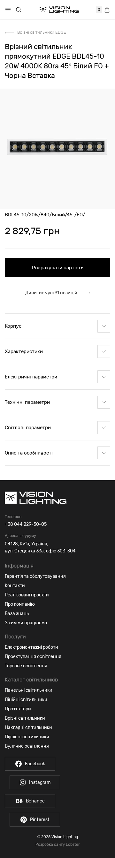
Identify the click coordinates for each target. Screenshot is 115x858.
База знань (17, 613)
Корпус (13, 326)
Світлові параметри (28, 427)
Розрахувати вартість (57, 268)
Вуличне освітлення (27, 746)
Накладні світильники (28, 727)
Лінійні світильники (26, 699)
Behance (35, 801)
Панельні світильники (28, 690)
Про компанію (20, 604)
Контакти (15, 585)
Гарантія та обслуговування (35, 576)
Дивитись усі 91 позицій (51, 293)
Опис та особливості (29, 453)
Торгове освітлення (26, 666)
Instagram (39, 782)
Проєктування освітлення (33, 656)
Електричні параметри (31, 377)
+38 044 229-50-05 (26, 524)
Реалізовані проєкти (27, 595)
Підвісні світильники (27, 737)
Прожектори (18, 709)
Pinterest (40, 819)
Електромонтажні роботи (31, 647)
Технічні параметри (27, 402)
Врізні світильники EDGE (41, 32)
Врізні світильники (25, 718)
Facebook (35, 764)
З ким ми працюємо (26, 623)
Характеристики (24, 351)
